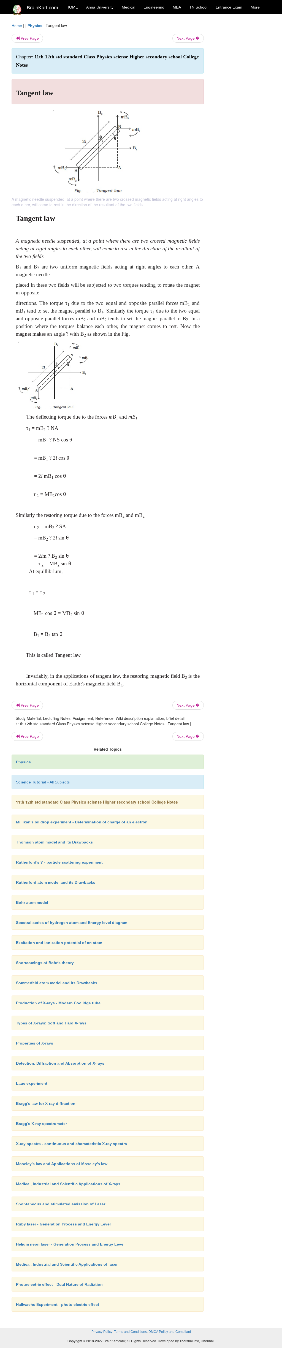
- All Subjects (43, 782)
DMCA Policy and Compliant (169, 1332)
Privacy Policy (101, 1332)
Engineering (153, 7)
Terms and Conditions (130, 1332)
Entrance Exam (229, 7)
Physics (35, 25)
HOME (72, 7)
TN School (198, 7)
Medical (128, 7)
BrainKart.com (42, 7)
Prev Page (29, 38)
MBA (177, 7)
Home (17, 25)
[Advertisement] (241, 105)
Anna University (99, 7)
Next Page (186, 38)
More (255, 7)
